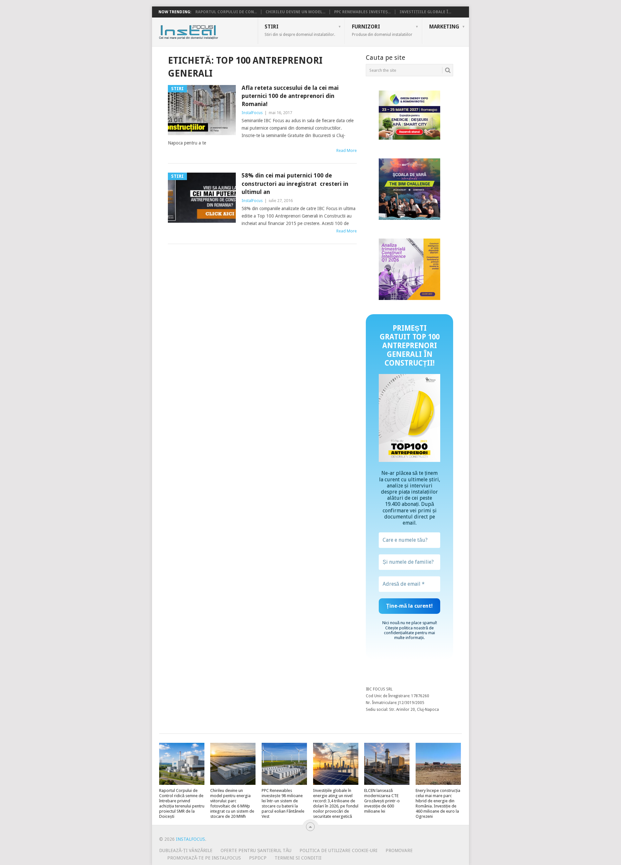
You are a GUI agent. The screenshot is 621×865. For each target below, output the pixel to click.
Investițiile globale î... (425, 12)
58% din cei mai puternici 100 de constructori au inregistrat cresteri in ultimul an (295, 183)
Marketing (444, 27)
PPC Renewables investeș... (362, 12)
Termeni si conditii (298, 857)
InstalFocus (202, 30)
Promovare (399, 850)
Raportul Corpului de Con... (226, 12)
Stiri (300, 30)
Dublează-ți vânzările (185, 850)
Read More (346, 150)
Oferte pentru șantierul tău (256, 850)
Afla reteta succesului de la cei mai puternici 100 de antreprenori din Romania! (290, 95)
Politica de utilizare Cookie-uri (338, 850)
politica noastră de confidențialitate (409, 630)
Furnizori (382, 30)
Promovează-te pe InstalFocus (204, 857)
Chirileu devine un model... (295, 12)
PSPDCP (258, 857)
